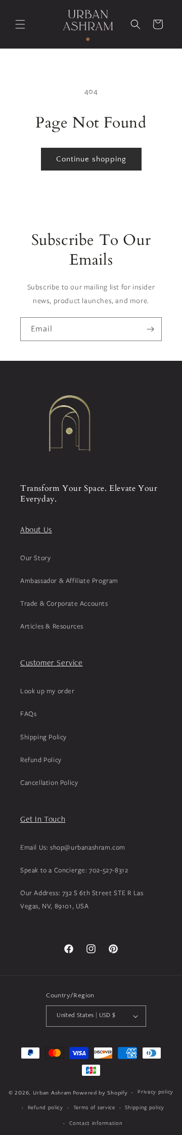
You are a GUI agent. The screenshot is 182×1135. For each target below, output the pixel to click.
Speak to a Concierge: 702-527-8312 (74, 869)
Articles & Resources (51, 625)
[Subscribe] (150, 329)
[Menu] (20, 24)
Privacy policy (155, 1091)
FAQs (28, 713)
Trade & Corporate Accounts (64, 603)
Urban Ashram (52, 1093)
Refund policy (45, 1107)
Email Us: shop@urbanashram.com (72, 847)
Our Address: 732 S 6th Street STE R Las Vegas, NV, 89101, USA (81, 899)
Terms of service (94, 1107)
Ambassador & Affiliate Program (69, 580)
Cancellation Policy (49, 782)
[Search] (135, 24)
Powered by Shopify (100, 1093)
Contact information (95, 1122)
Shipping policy (144, 1107)
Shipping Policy (43, 736)
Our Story (35, 557)
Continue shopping (91, 159)
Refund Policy (41, 759)
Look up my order (47, 690)
